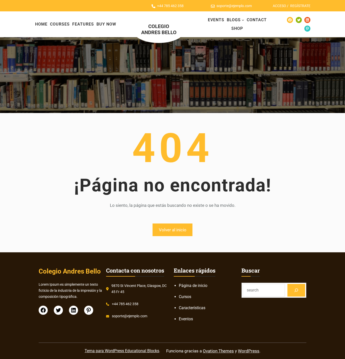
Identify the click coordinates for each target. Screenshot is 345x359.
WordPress (248, 350)
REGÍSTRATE (300, 6)
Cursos (185, 296)
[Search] (296, 290)
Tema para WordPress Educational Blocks (122, 350)
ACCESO (279, 6)
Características (192, 307)
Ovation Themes (218, 350)
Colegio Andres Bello (159, 29)
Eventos (186, 319)
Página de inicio (193, 285)
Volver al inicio (172, 229)
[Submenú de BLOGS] (243, 20)
